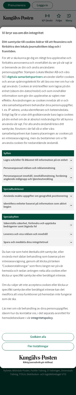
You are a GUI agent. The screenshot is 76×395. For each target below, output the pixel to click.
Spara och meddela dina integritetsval (26, 242)
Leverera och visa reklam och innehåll (26, 234)
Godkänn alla (38, 337)
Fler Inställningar (38, 346)
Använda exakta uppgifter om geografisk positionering (36, 196)
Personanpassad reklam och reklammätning (29, 168)
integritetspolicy (42, 318)
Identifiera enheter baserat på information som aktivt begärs (35, 205)
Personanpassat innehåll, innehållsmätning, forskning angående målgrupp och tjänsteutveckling (35, 177)
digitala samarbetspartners (25, 77)
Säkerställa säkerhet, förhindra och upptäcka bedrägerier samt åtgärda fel (30, 225)
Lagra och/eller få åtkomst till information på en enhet (36, 160)
